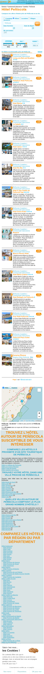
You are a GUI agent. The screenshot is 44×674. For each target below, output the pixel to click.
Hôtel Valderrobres (8, 525)
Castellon (23, 55)
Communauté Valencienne (21, 56)
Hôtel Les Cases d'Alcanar (10, 467)
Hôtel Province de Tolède (11, 603)
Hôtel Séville (7, 559)
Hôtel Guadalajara (9, 601)
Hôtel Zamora (7, 593)
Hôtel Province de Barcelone (12, 606)
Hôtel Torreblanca (7, 485)
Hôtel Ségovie (7, 588)
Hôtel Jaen (6, 556)
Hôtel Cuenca (7, 600)
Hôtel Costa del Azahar (9, 468)
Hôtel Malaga (7, 557)
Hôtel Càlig (5, 484)
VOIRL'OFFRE (38, 55)
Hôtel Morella (6, 529)
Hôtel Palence (7, 585)
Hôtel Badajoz (7, 627)
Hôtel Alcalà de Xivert (8, 482)
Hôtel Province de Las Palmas (12, 572)
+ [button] (39, 413)
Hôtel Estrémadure (8, 626)
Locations (24, 18)
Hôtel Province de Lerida (11, 610)
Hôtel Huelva (7, 554)
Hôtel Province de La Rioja (11, 640)
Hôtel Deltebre (6, 516)
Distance (7, 41)
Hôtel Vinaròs (6, 487)
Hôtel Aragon (6, 561)
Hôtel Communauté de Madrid (11, 616)
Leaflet (21, 420)
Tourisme (14, 387)
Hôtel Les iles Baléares (9, 642)
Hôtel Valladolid (8, 592)
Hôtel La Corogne (8, 632)
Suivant (40, 52)
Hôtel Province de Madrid (11, 618)
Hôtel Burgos (7, 582)
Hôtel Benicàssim (7, 495)
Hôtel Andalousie (7, 546)
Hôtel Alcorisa (6, 528)
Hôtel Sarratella (7, 489)
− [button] (39, 416)
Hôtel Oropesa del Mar (9, 492)
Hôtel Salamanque (9, 587)
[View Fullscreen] (39, 390)
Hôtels (17, 18)
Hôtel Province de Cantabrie (12, 577)
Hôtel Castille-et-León (9, 579)
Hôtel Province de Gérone (11, 608)
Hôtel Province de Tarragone (12, 611)
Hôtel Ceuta (5, 613)
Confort (35, 41)
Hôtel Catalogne (7, 605)
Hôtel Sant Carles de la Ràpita (11, 493)
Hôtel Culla (5, 497)
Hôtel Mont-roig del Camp (10, 526)
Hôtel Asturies (6, 567)
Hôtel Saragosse (8, 565)
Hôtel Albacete (7, 596)
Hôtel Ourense (7, 636)
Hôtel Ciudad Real (9, 598)
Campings (9, 18)
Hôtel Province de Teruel (11, 564)
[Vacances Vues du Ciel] (12, 2)
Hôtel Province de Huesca (11, 562)
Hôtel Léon (6, 583)
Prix (21, 41)
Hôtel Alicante (7, 621)
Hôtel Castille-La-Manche (10, 595)
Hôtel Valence (7, 624)
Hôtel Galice (6, 631)
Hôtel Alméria (7, 548)
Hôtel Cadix (7, 549)
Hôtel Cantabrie (7, 575)
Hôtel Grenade (7, 552)
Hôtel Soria (6, 590)
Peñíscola (16, 55)
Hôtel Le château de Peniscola (11, 465)
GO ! (37, 23)
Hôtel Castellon (8, 623)
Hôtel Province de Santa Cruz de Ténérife (16, 574)
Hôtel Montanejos (7, 523)
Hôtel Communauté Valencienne (12, 619)
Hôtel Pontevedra (8, 637)
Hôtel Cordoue (7, 551)
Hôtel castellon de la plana (10, 470)
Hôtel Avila (6, 580)
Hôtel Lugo (6, 634)
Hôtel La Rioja (6, 639)
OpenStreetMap (30, 420)
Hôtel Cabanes (6, 490)
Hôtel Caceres (7, 629)
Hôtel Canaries (6, 570)
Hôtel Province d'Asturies (11, 569)
